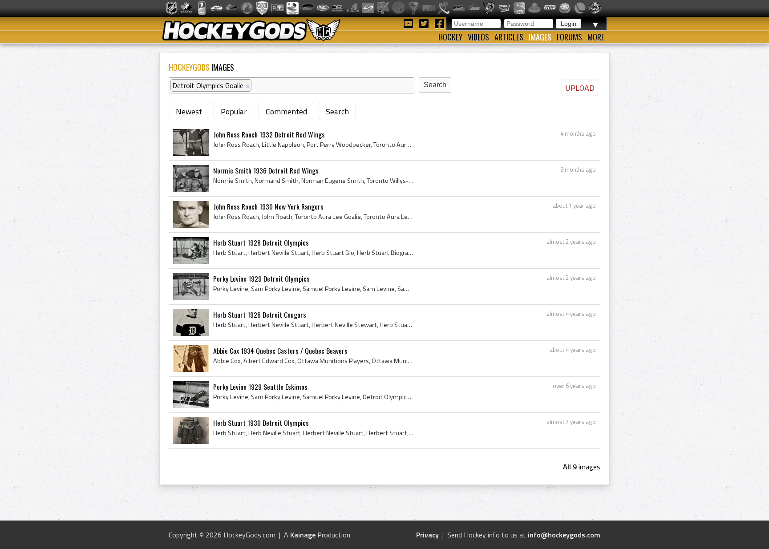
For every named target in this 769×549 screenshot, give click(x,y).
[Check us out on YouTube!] (409, 23)
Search (337, 111)
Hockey (450, 37)
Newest (189, 111)
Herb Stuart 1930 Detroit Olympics (261, 422)
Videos (478, 37)
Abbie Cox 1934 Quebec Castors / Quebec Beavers (280, 350)
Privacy (427, 534)
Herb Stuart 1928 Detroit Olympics (261, 242)
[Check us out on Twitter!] (425, 23)
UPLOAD (580, 88)
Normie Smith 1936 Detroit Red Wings (266, 170)
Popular (234, 111)
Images (540, 37)
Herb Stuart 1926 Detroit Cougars (259, 314)
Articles (508, 37)
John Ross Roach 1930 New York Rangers (268, 206)
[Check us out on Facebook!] (439, 23)
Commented (286, 111)
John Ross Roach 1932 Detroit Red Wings (269, 134)
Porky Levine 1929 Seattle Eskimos (260, 386)
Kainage (303, 534)
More (595, 37)
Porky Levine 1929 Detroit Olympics (261, 278)
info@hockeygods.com (564, 534)
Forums (569, 37)
